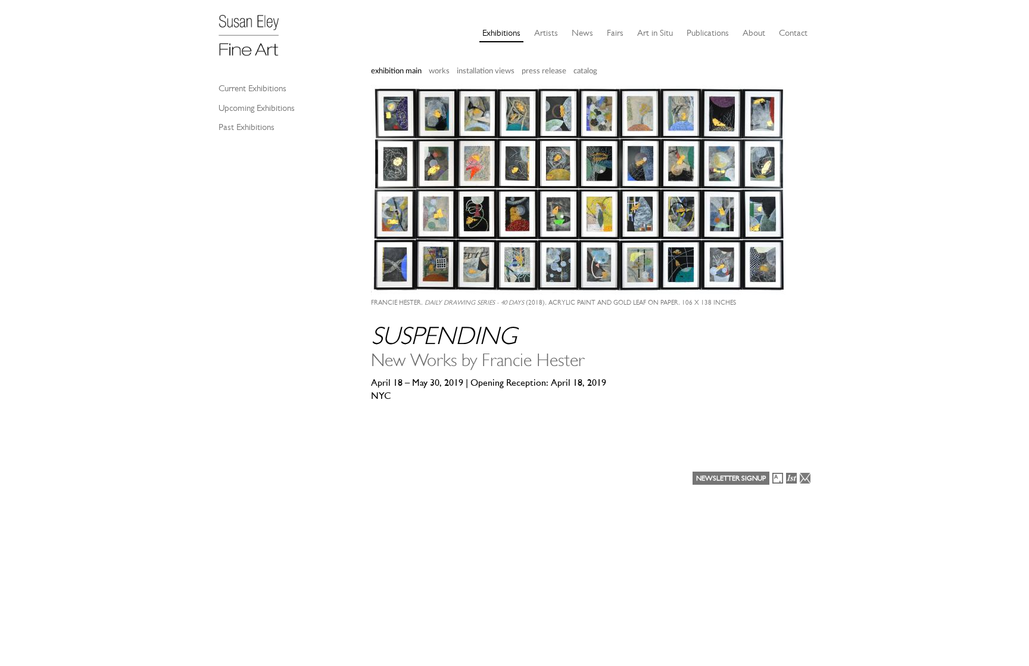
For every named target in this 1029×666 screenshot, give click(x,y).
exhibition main (396, 71)
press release (544, 71)
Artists (546, 32)
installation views (485, 71)
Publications (708, 32)
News (582, 32)
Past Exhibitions (247, 127)
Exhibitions (501, 32)
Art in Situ (655, 32)
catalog (585, 71)
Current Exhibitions (252, 88)
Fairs (615, 32)
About (754, 32)
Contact (793, 32)
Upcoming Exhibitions (257, 108)
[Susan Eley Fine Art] (254, 31)
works (439, 71)
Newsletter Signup (731, 478)
